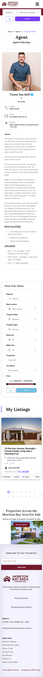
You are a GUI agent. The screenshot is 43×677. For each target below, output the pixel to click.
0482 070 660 (14, 109)
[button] (37, 4)
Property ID (10, 355)
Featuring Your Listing (10, 645)
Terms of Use (7, 648)
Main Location (11, 304)
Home (10, 31)
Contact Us (6, 659)
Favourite (6, 477)
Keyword (9, 294)
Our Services (7, 655)
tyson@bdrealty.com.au (18, 117)
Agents (18, 31)
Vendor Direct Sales (10, 662)
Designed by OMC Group (30, 670)
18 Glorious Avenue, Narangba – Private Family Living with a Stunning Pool (21, 451)
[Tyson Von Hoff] (21, 71)
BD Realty (21, 102)
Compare (16, 477)
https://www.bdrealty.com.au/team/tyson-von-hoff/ (24, 126)
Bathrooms (10, 345)
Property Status (12, 314)
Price (8, 376)
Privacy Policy (7, 652)
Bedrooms (10, 335)
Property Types (12, 325)
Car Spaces (10, 366)
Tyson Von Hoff (20, 94)
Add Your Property (9, 642)
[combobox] (11, 12)
